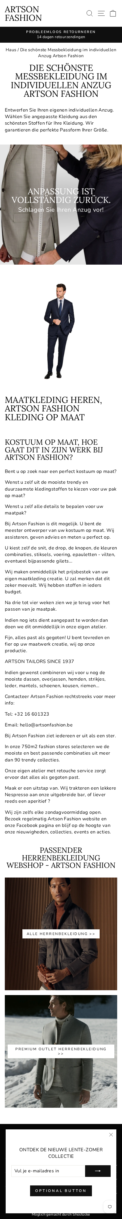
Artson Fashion (23, 13)
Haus (11, 50)
